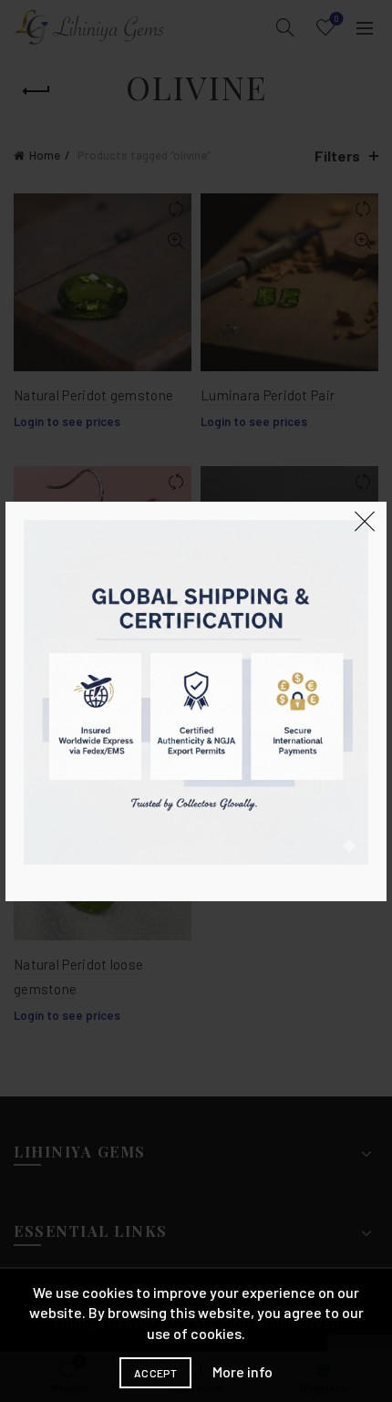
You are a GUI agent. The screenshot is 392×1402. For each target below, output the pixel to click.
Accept (155, 1372)
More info (242, 1371)
